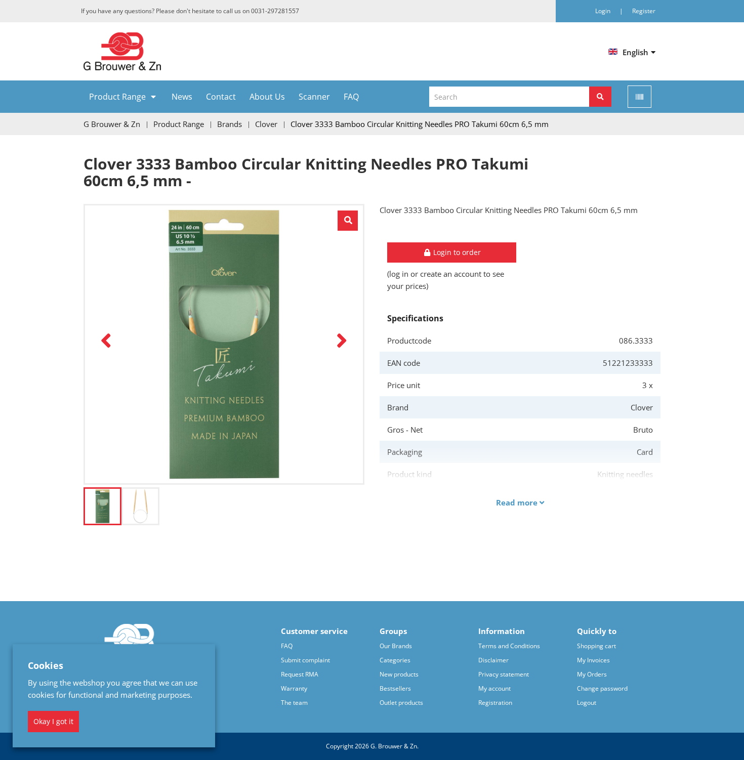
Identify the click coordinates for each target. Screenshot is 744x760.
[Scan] (639, 97)
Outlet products (401, 702)
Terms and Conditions (509, 646)
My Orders (592, 674)
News (182, 96)
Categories (395, 660)
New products (399, 674)
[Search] (600, 97)
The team (294, 702)
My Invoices (593, 660)
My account (494, 688)
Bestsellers (395, 688)
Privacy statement (503, 674)
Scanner (314, 96)
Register (643, 11)
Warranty (294, 688)
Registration (495, 702)
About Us (267, 96)
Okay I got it (53, 721)
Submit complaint (305, 660)
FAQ (351, 96)
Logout (586, 702)
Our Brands (396, 646)
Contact (221, 96)
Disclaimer (493, 660)
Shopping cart (596, 646)
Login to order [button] (456, 252)
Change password (602, 688)
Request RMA (299, 674)
